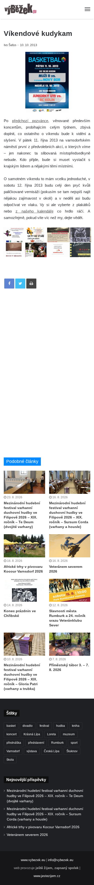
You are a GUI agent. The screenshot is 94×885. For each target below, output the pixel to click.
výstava (32, 751)
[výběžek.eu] (21, 9)
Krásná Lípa (32, 734)
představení (36, 742)
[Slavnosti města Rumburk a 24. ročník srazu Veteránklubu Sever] (69, 590)
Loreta (51, 734)
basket (11, 726)
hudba (60, 726)
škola (10, 759)
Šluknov (71, 751)
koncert (12, 734)
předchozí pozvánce (30, 121)
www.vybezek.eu (33, 860)
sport (74, 742)
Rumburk (57, 742)
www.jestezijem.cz (47, 876)
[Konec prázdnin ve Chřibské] (24, 590)
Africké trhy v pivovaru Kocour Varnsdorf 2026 (43, 827)
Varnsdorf (13, 751)
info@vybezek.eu (60, 860)
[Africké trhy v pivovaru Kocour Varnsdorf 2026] (24, 545)
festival (44, 726)
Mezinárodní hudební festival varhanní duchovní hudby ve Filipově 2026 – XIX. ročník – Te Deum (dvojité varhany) (45, 796)
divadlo (28, 726)
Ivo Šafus (10, 45)
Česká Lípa (51, 751)
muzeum (69, 734)
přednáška (14, 742)
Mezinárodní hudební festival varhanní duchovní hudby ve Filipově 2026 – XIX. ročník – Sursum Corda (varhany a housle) (45, 814)
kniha (75, 726)
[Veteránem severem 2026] (69, 545)
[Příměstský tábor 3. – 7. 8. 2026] (69, 644)
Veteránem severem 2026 (27, 835)
